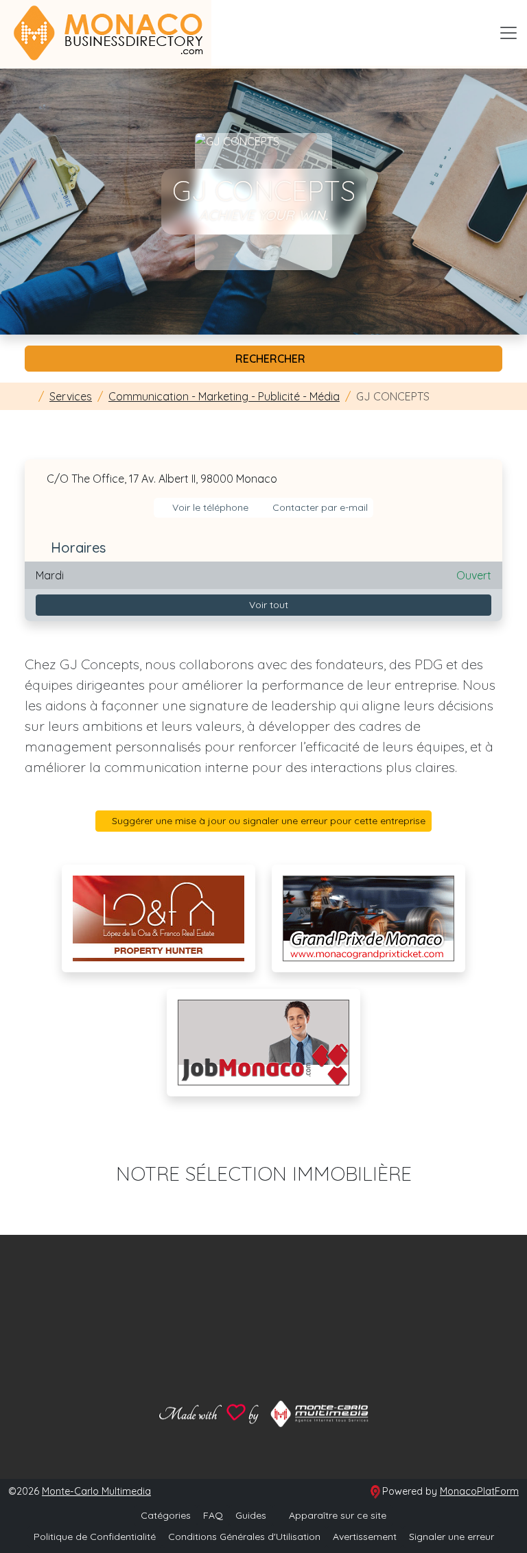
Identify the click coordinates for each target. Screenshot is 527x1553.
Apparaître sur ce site (336, 1515)
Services (70, 396)
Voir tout (267, 605)
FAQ (213, 1515)
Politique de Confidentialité (95, 1536)
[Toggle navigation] (508, 33)
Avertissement (365, 1536)
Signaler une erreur (451, 1536)
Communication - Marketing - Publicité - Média (224, 396)
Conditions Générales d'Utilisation (244, 1536)
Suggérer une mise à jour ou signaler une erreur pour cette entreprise (267, 821)
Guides (250, 1515)
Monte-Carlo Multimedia (96, 1491)
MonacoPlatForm (479, 1491)
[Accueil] (29, 396)
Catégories (166, 1515)
